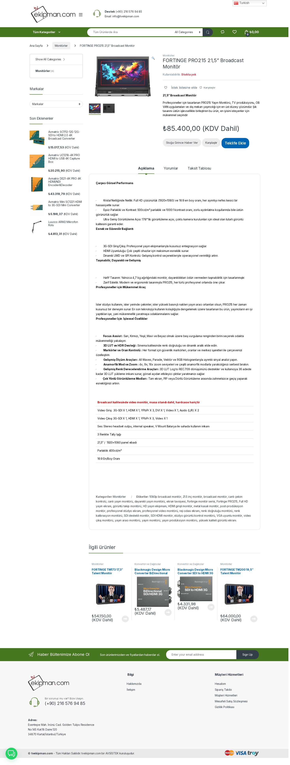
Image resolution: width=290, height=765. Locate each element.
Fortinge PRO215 (227, 501)
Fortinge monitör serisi (201, 501)
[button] (153, 58)
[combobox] (130, 32)
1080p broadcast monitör (165, 496)
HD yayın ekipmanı (155, 506)
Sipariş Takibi (223, 689)
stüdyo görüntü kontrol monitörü (194, 515)
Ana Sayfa (36, 45)
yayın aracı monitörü (127, 520)
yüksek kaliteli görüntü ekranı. (218, 520)
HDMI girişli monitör (180, 506)
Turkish (244, 3)
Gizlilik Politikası (224, 707)
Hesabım (220, 683)
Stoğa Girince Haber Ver (182, 142)
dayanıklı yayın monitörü (150, 501)
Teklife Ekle (235, 143)
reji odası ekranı (189, 510)
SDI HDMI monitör (162, 515)
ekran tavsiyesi (176, 501)
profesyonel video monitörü (160, 510)
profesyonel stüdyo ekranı (124, 510)
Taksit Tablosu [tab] (199, 168)
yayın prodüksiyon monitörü (179, 520)
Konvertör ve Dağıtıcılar (148, 564)
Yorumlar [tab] (171, 168)
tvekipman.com (42, 753)
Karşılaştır (209, 87)
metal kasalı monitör (206, 506)
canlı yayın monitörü (120, 501)
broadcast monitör (215, 496)
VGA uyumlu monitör (229, 515)
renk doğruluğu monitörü (217, 510)
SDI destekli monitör (136, 515)
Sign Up (247, 654)
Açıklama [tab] (146, 168)
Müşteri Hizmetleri (226, 695)
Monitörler (61, 45)
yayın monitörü (151, 520)
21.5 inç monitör (192, 496)
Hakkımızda (134, 683)
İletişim (131, 689)
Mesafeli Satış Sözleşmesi (231, 701)
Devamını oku (123, 619)
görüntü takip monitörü (127, 506)
